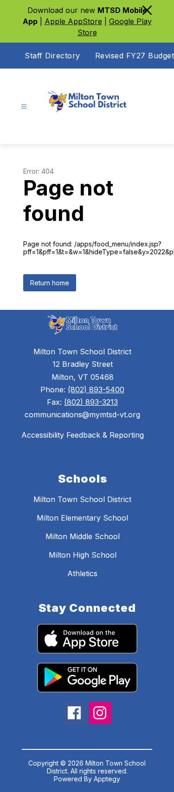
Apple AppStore (73, 21)
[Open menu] (24, 106)
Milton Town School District (82, 499)
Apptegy (107, 779)
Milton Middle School (82, 536)
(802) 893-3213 (91, 402)
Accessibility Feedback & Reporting (82, 435)
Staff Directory (52, 55)
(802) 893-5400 (96, 389)
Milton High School (82, 554)
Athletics (82, 573)
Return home (49, 283)
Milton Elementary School (82, 517)
